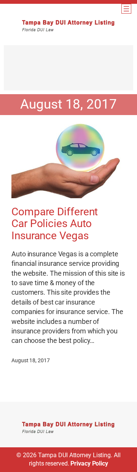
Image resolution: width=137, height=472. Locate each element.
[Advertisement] (68, 71)
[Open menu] (126, 9)
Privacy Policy (89, 463)
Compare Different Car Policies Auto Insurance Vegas (54, 224)
